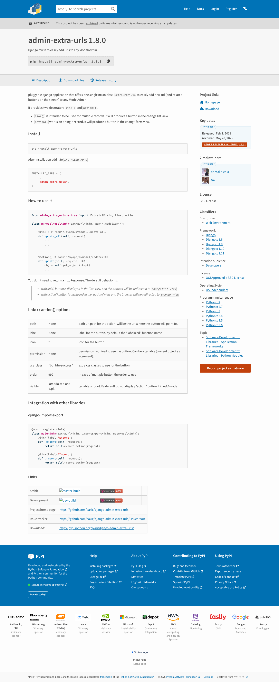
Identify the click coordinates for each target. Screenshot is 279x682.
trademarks (106, 677)
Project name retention (103, 582)
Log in (215, 9)
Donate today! (38, 594)
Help (187, 9)
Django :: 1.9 (214, 244)
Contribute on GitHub (186, 571)
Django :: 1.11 (215, 253)
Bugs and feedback (184, 566)
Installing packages (101, 566)
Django (211, 235)
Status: (47, 585)
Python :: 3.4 (214, 316)
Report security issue (228, 571)
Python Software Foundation (46, 569)
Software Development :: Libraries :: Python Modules (224, 353)
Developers (213, 265)
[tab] (41, 80)
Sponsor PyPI (181, 582)
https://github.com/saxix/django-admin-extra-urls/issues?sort (102, 519)
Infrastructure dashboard (146, 571)
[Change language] (245, 9)
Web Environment (218, 223)
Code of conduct (225, 577)
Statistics (137, 577)
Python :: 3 (213, 311)
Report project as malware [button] (225, 368)
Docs (200, 9)
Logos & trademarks (143, 582)
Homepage (212, 102)
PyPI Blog (137, 566)
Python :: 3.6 (214, 325)
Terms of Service (225, 566)
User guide (96, 577)
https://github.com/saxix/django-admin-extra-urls (93, 509)
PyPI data (208, 127)
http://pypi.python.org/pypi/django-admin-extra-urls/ (96, 528)
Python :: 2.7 (214, 307)
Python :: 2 (213, 302)
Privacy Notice (224, 582)
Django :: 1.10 (215, 248)
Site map (208, 677)
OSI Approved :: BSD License (225, 277)
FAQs (92, 587)
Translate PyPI (182, 577)
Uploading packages (101, 571)
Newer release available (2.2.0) (225, 144)
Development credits (186, 587)
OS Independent (217, 290)
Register (231, 9)
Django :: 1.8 (214, 239)
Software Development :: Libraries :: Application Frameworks (223, 342)
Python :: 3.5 (214, 320)
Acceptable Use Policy (228, 587)
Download (212, 109)
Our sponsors (139, 587)
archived (92, 23)
